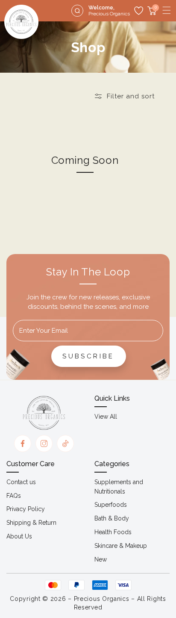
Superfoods (110, 504)
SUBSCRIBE (88, 356)
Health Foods (113, 532)
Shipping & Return (31, 522)
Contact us (21, 482)
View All (105, 416)
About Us (19, 536)
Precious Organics (101, 598)
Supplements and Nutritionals (118, 487)
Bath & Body (111, 518)
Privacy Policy (25, 509)
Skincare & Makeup (120, 545)
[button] (166, 10)
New (100, 559)
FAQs (13, 495)
